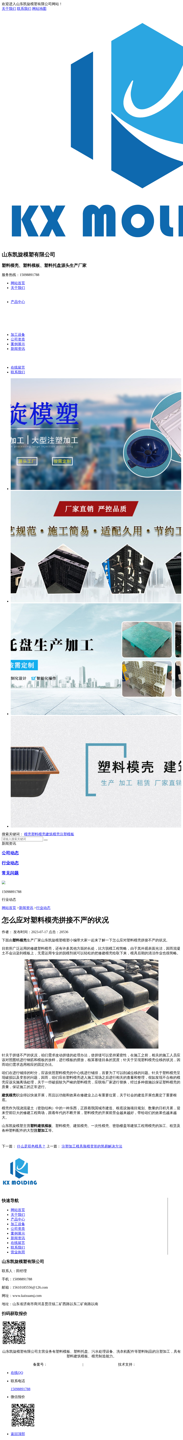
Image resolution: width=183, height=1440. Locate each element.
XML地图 (108, 1364)
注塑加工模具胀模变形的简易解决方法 (92, 1146)
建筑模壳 (53, 834)
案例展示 (18, 344)
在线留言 (18, 367)
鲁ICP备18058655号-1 (64, 1364)
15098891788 (20, 1389)
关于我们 (9, 8)
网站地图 (39, 8)
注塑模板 (67, 834)
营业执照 (18, 1252)
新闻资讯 (18, 349)
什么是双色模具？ (31, 1146)
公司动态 (10, 853)
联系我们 (24, 8)
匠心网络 (143, 1364)
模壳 (27, 834)
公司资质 (18, 339)
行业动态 (10, 863)
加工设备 (18, 334)
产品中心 (18, 302)
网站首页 (18, 283)
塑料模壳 (38, 834)
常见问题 (10, 873)
